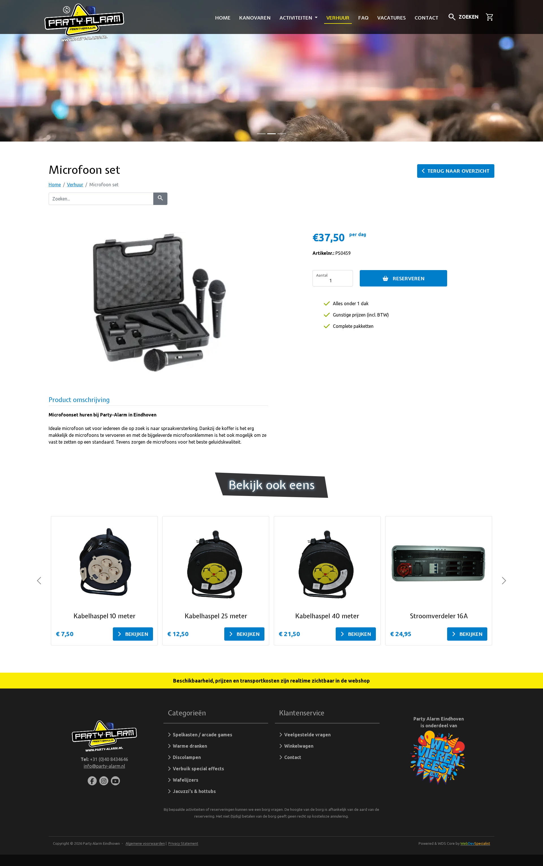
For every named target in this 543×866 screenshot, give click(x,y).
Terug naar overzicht (458, 171)
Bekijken (136, 634)
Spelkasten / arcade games (201, 734)
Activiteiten (296, 17)
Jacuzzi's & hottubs (193, 791)
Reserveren (409, 278)
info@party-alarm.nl (104, 766)
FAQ (363, 17)
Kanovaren (255, 17)
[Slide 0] (261, 134)
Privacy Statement (183, 843)
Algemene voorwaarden (145, 843)
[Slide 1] (271, 134)
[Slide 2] (281, 134)
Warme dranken (189, 746)
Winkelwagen (297, 746)
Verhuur (338, 17)
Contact (426, 17)
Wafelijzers (184, 779)
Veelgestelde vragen (306, 734)
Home (222, 17)
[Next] (503, 581)
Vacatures (391, 17)
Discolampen (186, 757)
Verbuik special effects (197, 768)
